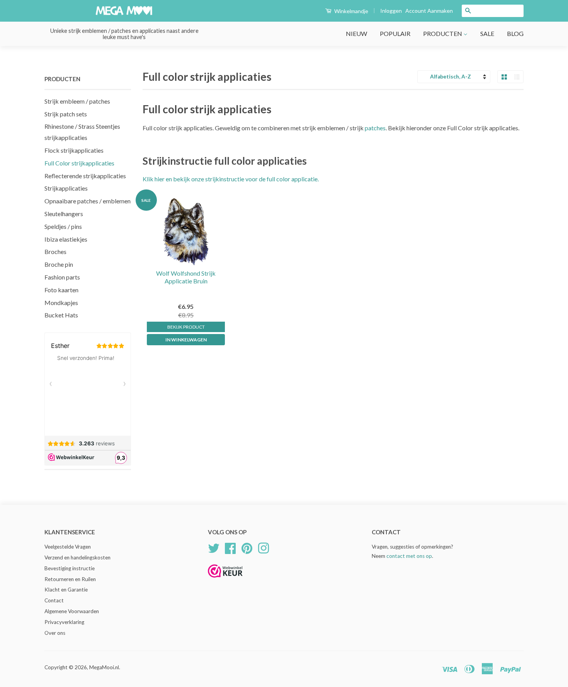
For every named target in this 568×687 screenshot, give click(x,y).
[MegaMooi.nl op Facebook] (230, 547)
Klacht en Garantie (66, 589)
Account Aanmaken (429, 10)
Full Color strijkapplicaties (79, 163)
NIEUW (356, 33)
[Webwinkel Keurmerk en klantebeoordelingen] (225, 580)
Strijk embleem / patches (77, 101)
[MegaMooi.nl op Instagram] (263, 547)
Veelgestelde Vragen (67, 547)
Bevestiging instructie (69, 568)
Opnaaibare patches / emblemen (87, 201)
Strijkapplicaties (66, 188)
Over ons (54, 633)
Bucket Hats (61, 315)
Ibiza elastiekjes (65, 239)
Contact (54, 600)
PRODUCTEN (443, 33)
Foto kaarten (61, 289)
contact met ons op (409, 556)
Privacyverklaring (64, 622)
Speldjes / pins (63, 226)
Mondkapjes (61, 302)
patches (375, 127)
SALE (487, 33)
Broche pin (58, 264)
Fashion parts (62, 277)
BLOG (515, 33)
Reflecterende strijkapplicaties (85, 175)
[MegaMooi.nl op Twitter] (213, 547)
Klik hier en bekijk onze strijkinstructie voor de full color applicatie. (231, 178)
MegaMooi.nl (104, 667)
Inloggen (391, 10)
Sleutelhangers (63, 213)
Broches (55, 251)
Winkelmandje (350, 11)
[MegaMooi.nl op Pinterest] (247, 547)
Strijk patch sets (65, 114)
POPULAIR (395, 33)
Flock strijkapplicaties (74, 150)
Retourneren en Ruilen (70, 579)
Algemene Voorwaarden (71, 611)
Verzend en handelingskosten (77, 557)
